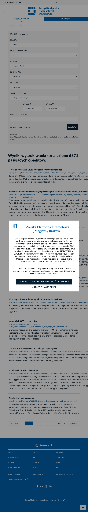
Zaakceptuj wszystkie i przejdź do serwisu (43, 282)
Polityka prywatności (48, 274)
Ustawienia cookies (44, 287)
